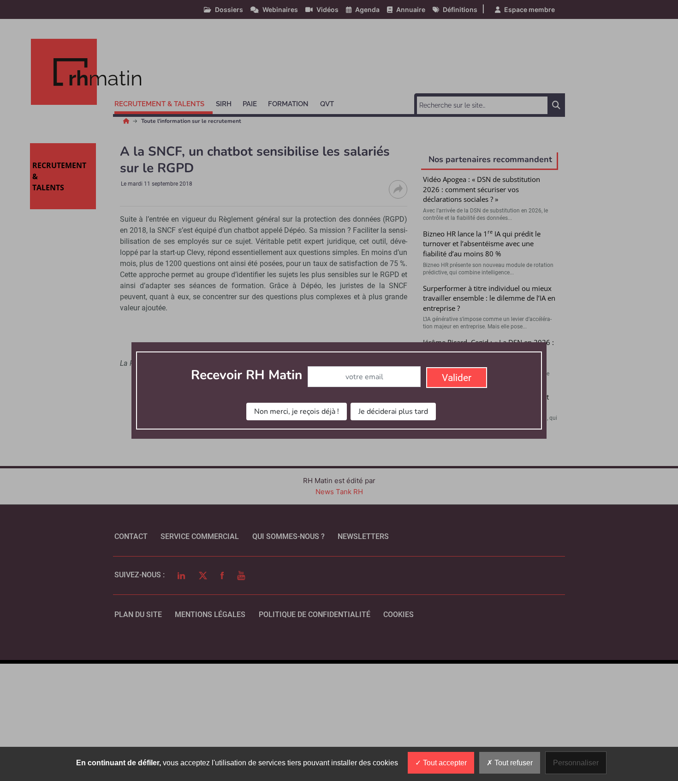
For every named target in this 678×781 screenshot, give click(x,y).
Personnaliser (576, 763)
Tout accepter (444, 763)
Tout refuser (513, 763)
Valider (456, 377)
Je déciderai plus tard (393, 411)
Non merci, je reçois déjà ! (296, 411)
